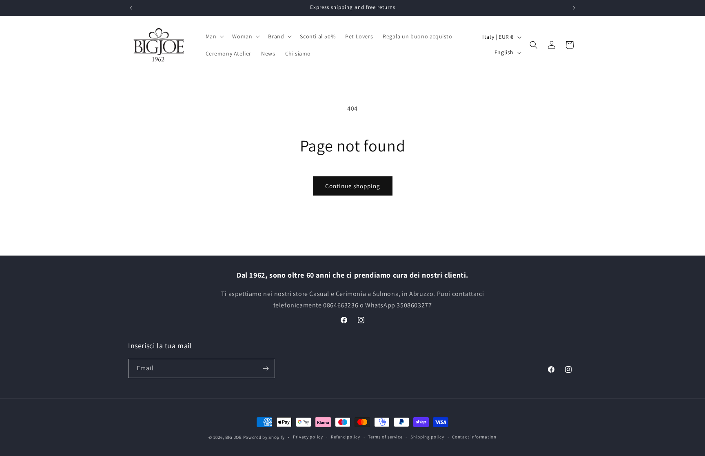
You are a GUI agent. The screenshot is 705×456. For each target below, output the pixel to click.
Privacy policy (308, 437)
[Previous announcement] (131, 8)
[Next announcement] (574, 8)
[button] (214, 36)
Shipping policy (427, 437)
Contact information (474, 437)
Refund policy (345, 437)
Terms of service (385, 437)
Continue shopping (352, 186)
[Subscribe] (266, 368)
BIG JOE (233, 437)
